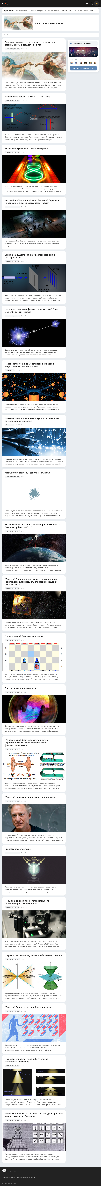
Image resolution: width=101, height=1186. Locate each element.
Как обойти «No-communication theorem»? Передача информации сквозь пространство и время (32, 201)
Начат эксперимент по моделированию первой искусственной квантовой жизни (29, 365)
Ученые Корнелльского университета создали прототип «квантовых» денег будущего (34, 1115)
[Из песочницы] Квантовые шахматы (24, 636)
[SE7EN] (4, 3)
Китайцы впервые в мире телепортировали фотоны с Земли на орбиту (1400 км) (32, 526)
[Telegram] (15, 1171)
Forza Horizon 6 (23, 11)
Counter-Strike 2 (82, 11)
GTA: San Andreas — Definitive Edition (59, 11)
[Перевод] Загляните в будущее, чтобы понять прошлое (33, 955)
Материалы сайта (22, 1177)
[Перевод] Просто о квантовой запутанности (28, 1007)
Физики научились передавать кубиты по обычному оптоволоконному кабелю (32, 419)
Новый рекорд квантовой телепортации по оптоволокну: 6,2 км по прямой (27, 902)
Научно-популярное (12, 49)
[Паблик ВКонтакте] (72, 44)
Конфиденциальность (8, 1177)
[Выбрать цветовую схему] (96, 3)
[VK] (10, 1171)
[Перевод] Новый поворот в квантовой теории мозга (32, 797)
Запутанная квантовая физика (20, 688)
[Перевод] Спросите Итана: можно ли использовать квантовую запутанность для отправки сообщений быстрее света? (31, 582)
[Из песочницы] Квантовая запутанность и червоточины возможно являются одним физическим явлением (26, 743)
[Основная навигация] (87, 3)
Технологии (9, 370)
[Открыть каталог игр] (95, 11)
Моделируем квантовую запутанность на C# (27, 472)
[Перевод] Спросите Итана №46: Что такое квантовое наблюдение (26, 1060)
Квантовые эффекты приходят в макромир (27, 148)
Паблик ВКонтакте (82, 43)
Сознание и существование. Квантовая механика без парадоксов (30, 256)
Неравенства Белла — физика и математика (27, 96)
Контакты (32, 1177)
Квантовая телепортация (18, 849)
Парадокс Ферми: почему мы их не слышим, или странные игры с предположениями (30, 43)
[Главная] (5, 35)
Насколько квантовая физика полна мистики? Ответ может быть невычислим (32, 310)
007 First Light (38, 11)
